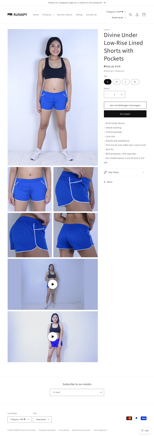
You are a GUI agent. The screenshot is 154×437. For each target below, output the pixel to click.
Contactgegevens (100, 430)
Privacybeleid (64, 430)
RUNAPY (17, 430)
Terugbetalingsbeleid (47, 430)
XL (135, 81)
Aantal (106, 88)
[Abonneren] (100, 392)
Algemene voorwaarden (81, 430)
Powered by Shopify (28, 430)
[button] (48, 14)
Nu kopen (125, 113)
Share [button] (109, 181)
